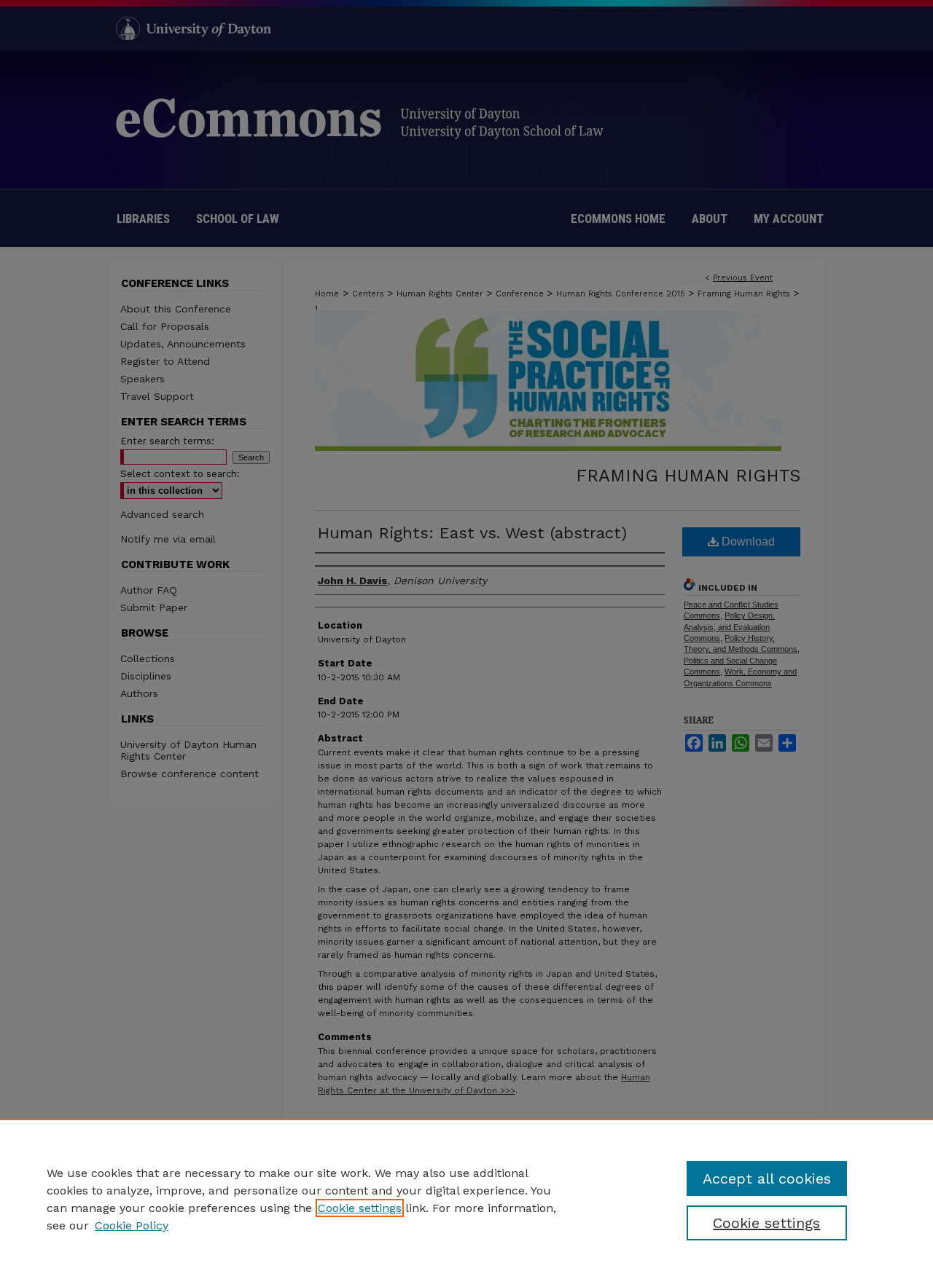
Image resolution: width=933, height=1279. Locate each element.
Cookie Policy (131, 1225)
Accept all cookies (767, 1178)
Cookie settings (360, 1208)
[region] (466, 1199)
